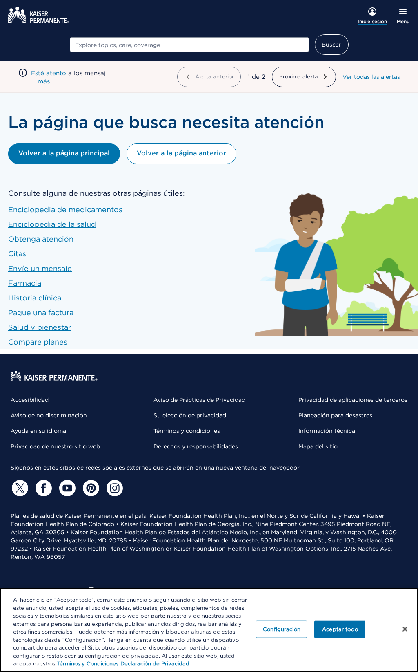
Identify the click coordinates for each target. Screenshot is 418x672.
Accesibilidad (30, 399)
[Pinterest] (90, 488)
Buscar (332, 44)
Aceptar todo (340, 629)
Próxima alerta (298, 77)
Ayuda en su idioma (38, 431)
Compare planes (37, 342)
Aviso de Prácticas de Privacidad (199, 399)
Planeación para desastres (335, 415)
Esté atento (48, 73)
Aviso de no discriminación (49, 415)
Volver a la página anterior (181, 153)
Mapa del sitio (318, 446)
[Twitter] (19, 488)
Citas (17, 253)
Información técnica (326, 431)
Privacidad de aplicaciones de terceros (352, 399)
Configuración (281, 629)
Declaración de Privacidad (154, 664)
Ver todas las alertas (371, 77)
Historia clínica (34, 297)
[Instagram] (113, 488)
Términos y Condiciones (87, 664)
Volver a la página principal (64, 153)
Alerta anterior (214, 77)
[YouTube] (66, 488)
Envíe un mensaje (40, 268)
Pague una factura (40, 312)
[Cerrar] (405, 629)
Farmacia (24, 283)
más (44, 81)
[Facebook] (42, 488)
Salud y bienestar (39, 327)
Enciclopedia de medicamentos (65, 209)
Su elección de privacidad (189, 415)
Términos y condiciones (186, 431)
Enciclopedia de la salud (52, 224)
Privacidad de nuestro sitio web (55, 446)
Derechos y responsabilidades (195, 446)
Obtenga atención (40, 239)
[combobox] (189, 44)
